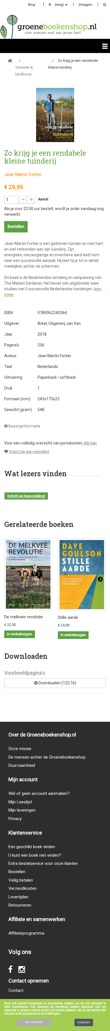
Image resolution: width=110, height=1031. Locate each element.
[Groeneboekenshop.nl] (48, 27)
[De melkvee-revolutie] (28, 574)
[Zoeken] (103, 5)
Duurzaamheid (21, 765)
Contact (15, 990)
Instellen (83, 1022)
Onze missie (19, 748)
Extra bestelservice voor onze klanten (43, 863)
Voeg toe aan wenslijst (28, 451)
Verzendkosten (22, 888)
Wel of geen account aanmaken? (39, 793)
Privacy (15, 818)
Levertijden (18, 896)
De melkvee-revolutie (23, 616)
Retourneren (19, 905)
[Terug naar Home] (10, 60)
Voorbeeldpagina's (24, 673)
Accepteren (34, 1022)
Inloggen (85, 5)
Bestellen (16, 871)
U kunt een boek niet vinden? (34, 855)
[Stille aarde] (82, 574)
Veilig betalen (20, 880)
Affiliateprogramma (26, 933)
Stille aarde (68, 617)
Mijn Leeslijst (20, 802)
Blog (31, 5)
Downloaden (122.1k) (57, 683)
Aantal (43, 199)
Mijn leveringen (22, 810)
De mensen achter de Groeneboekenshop (46, 757)
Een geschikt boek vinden (31, 846)
